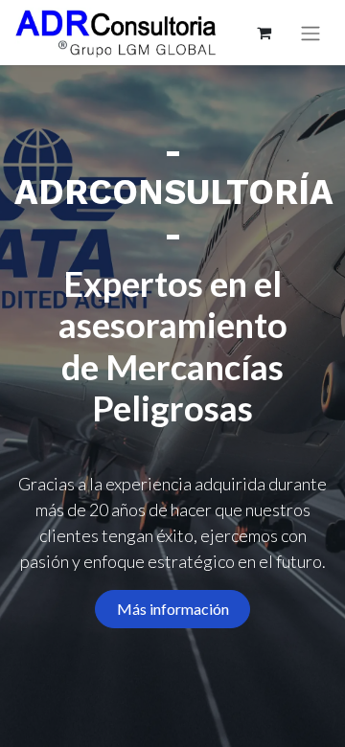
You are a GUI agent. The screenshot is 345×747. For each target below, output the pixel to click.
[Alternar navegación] (310, 33)
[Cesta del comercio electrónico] (263, 32)
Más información (173, 609)
